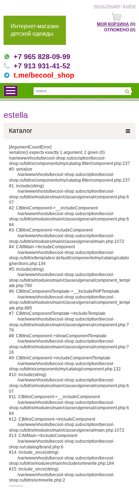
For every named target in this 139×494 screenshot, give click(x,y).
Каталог (20, 130)
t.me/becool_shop (44, 75)
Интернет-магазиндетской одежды (35, 30)
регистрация (107, 6)
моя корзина (113, 24)
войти (129, 6)
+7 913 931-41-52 (42, 66)
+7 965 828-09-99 (42, 57)
